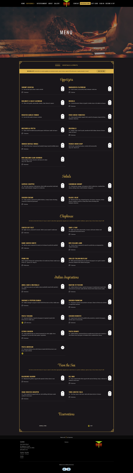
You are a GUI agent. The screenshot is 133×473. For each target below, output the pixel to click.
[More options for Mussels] (109, 101)
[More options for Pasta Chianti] (109, 332)
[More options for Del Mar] (109, 377)
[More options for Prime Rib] (62, 259)
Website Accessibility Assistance (66, 464)
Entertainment (42, 3)
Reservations (85, 3)
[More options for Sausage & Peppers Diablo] (62, 301)
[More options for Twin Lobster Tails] (109, 392)
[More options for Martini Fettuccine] (109, 285)
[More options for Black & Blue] (109, 198)
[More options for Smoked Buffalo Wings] (62, 144)
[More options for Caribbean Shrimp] (109, 184)
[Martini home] (66, 3)
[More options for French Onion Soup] (109, 144)
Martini (99, 444)
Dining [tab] (57, 65)
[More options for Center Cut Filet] (62, 228)
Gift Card (94, 3)
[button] (31, 3)
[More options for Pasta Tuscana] (62, 316)
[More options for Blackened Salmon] (62, 377)
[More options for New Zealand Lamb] (109, 243)
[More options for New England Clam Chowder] (62, 158)
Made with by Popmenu (37, 437)
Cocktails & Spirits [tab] (70, 65)
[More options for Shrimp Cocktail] (62, 88)
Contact (76, 3)
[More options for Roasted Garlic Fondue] (62, 115)
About (50, 3)
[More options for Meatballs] (109, 129)
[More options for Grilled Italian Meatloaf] (109, 259)
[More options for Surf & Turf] (109, 228)
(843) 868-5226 (24, 449)
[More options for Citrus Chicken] (62, 332)
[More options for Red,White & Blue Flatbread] (62, 101)
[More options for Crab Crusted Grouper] (62, 392)
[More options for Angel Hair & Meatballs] (62, 285)
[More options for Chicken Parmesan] (109, 301)
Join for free (101, 71)
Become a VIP (110, 3)
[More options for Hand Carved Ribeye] (62, 243)
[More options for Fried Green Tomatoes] (109, 115)
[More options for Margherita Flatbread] (109, 88)
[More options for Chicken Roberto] (109, 316)
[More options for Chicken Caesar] (62, 198)
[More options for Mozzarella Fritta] (62, 129)
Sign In (101, 3)
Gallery (57, 3)
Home (23, 3)
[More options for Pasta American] (62, 347)
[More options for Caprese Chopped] (62, 184)
